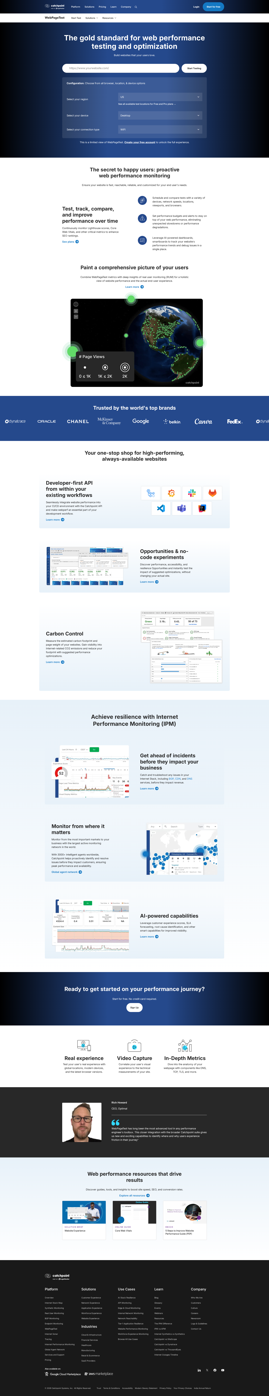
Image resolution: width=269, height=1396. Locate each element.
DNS (189, 778)
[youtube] (222, 1370)
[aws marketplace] (98, 1374)
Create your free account (139, 142)
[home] (57, 1277)
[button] (75, 6)
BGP (171, 778)
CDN (178, 778)
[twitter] (207, 1370)
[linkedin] (199, 1370)
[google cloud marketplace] (63, 1374)
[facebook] (215, 1370)
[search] (150, 7)
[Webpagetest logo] (54, 17)
